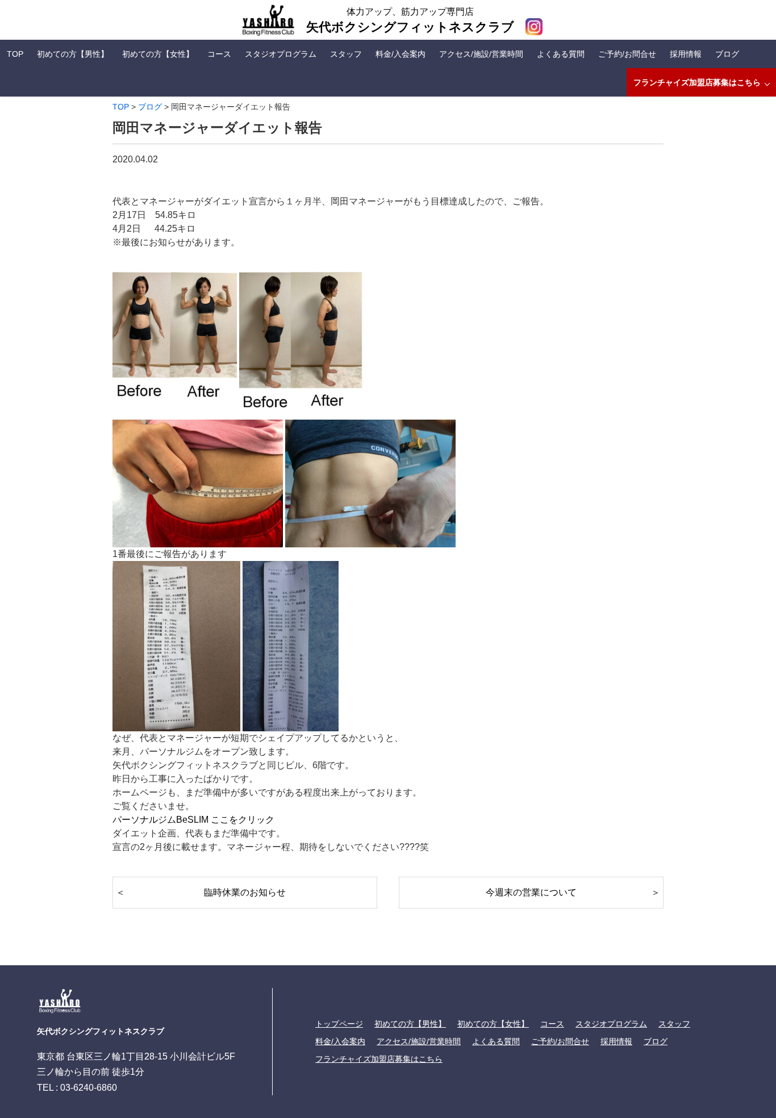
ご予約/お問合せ (627, 53)
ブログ (727, 53)
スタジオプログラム (280, 53)
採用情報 (686, 53)
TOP (15, 53)
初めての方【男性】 (73, 53)
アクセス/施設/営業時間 (481, 53)
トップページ (339, 1023)
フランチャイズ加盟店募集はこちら (697, 82)
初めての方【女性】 (158, 53)
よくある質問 (561, 53)
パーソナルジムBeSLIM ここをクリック (193, 819)
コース (219, 53)
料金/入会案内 (400, 53)
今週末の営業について (531, 892)
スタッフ (346, 53)
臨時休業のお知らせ (245, 892)
